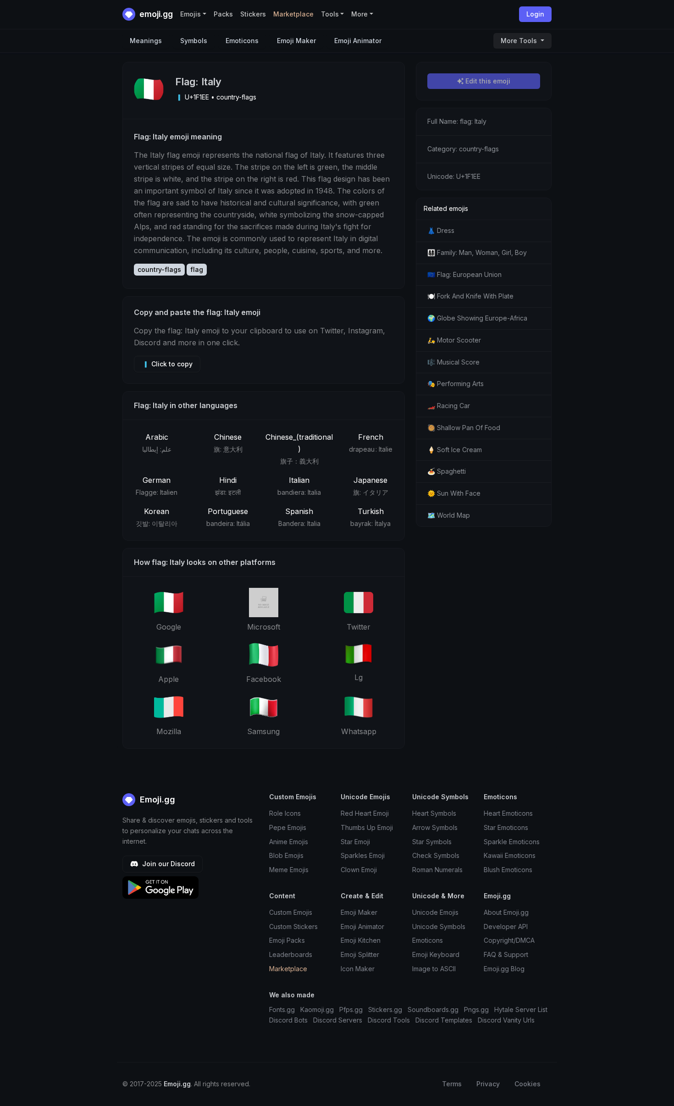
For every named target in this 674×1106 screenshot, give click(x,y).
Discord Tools (389, 1020)
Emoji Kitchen (361, 940)
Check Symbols (435, 855)
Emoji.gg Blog (504, 969)
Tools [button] (330, 14)
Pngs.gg (476, 1009)
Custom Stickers (293, 926)
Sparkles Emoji (363, 855)
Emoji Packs (287, 940)
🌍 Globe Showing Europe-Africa (477, 318)
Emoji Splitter (360, 954)
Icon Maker (358, 969)
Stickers (253, 14)
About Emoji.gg (506, 912)
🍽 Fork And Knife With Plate (470, 296)
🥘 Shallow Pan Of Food (463, 427)
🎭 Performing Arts (455, 383)
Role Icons (285, 813)
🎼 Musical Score (453, 362)
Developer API (506, 926)
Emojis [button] (190, 14)
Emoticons (242, 40)
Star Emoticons (506, 827)
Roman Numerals (437, 870)
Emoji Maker (296, 40)
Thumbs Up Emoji (367, 827)
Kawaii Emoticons (510, 855)
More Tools (520, 40)
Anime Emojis (288, 842)
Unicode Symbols (438, 926)
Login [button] (535, 14)
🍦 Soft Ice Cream (454, 449)
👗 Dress (440, 230)
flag (196, 269)
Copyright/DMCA (509, 940)
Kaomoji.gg (317, 1009)
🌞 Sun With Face (454, 493)
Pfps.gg (351, 1009)
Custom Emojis (290, 912)
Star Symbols (432, 842)
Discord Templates (443, 1020)
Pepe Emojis (287, 827)
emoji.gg (155, 14)
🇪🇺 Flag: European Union (464, 274)
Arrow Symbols (435, 827)
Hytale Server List (520, 1009)
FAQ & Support (506, 954)
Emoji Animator (357, 40)
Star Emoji (355, 842)
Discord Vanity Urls (506, 1020)
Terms (452, 1084)
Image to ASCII (434, 969)
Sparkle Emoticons (512, 842)
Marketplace (293, 14)
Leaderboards (290, 954)
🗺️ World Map (448, 515)
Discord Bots (288, 1020)
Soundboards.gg (433, 1009)
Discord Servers (337, 1020)
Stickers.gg (385, 1009)
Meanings (146, 40)
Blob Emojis (286, 855)
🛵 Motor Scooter (454, 340)
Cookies (527, 1084)
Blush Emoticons (508, 870)
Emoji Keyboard (435, 954)
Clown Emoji (359, 870)
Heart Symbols (434, 813)
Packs (223, 14)
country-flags (159, 269)
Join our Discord (167, 864)
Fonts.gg (282, 1009)
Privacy (488, 1084)
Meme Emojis (289, 870)
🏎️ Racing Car (448, 405)
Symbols (193, 40)
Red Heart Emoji (365, 813)
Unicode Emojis (435, 912)
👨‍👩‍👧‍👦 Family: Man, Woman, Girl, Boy (477, 252)
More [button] (359, 14)
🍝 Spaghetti (446, 471)
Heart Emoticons (508, 813)
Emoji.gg (156, 799)
